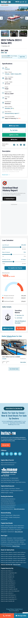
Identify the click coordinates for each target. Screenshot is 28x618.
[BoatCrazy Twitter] (11, 454)
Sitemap (11, 492)
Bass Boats (3, 538)
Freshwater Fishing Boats (19, 540)
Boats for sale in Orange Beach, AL (8, 599)
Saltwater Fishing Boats (6, 546)
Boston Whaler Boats (19, 525)
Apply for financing (10, 118)
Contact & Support (5, 490)
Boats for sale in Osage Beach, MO (8, 572)
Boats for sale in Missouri (6, 560)
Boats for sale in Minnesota (19, 558)
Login (2, 488)
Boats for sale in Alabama (7, 552)
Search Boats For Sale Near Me (14, 408)
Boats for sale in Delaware (7, 554)
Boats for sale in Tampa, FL (7, 579)
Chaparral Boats (4, 527)
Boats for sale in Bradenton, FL (8, 581)
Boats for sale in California (19, 552)
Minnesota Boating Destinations (8, 505)
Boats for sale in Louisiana (19, 556)
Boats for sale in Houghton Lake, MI (9, 589)
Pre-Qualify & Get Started (15, 268)
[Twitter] (17, 145)
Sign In (21, 2)
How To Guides (4, 517)
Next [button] (26, 18)
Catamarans (9, 538)
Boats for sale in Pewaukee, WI (8, 587)
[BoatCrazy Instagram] (2, 454)
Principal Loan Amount (9, 295)
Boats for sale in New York (19, 560)
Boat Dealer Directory (21, 482)
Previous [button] (1, 18)
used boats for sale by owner (13, 421)
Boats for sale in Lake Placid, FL (8, 583)
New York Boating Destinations (8, 503)
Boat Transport (11, 482)
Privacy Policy (10, 609)
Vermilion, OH (6, 46)
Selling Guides (16, 515)
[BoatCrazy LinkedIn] (20, 454)
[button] (16, 2)
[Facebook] (14, 145)
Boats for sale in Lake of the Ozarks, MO (10, 591)
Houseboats (4, 542)
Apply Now (22, 56)
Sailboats (23, 544)
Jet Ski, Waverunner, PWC (13, 542)
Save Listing (24, 8)
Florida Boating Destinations (7, 501)
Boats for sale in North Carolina (8, 562)
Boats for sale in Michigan (7, 558)
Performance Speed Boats (7, 544)
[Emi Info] (6, 52)
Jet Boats (22, 542)
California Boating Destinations (8, 499)
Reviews (18, 488)
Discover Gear (4, 519)
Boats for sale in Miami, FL (7, 570)
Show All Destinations (19, 509)
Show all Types (16, 546)
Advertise (6, 488)
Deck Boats (3, 540)
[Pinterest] (24, 145)
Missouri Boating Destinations (7, 507)
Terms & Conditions (14, 610)
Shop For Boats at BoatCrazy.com (8, 462)
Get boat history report (11, 113)
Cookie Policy (18, 609)
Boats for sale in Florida (19, 554)
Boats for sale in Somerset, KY (7, 585)
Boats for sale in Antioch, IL (7, 593)
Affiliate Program (4, 492)
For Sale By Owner (5, 478)
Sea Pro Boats (10, 529)
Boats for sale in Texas (21, 562)
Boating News (16, 517)
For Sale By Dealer (14, 478)
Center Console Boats (18, 538)
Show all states (17, 564)
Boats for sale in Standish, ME (7, 601)
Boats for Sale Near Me (6, 564)
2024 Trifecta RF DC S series (11, 357)
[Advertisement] (14, 219)
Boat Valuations (15, 480)
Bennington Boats (9, 525)
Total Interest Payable (8, 297)
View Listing (23, 362)
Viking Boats (4, 531)
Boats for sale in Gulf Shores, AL (8, 595)
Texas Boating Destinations (7, 509)
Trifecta (7, 74)
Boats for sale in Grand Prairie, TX (8, 597)
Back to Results (5, 5)
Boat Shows (12, 488)
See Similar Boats (14, 369)
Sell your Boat (5, 445)
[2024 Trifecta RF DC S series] (14, 347)
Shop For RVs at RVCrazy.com (7, 464)
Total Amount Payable (9, 301)
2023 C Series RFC (16, 74)
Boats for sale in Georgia (6, 556)
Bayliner (2, 525)
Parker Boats (4, 529)
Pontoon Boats (17, 544)
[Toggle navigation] (26, 2)
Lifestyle (10, 517)
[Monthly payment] (10, 56)
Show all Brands (19, 531)
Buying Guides (9, 515)
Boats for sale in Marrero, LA (7, 575)
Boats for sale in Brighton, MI (7, 577)
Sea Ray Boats (18, 529)
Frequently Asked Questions (16, 490)
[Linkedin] (21, 145)
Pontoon (7, 69)
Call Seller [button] (15, 130)
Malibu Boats (20, 527)
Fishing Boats (10, 540)
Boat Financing (4, 482)
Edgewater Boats (13, 527)
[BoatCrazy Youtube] (15, 454)
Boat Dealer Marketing (6, 480)
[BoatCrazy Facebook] (7, 454)
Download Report (10, 198)
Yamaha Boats (10, 531)
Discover (3, 515)
